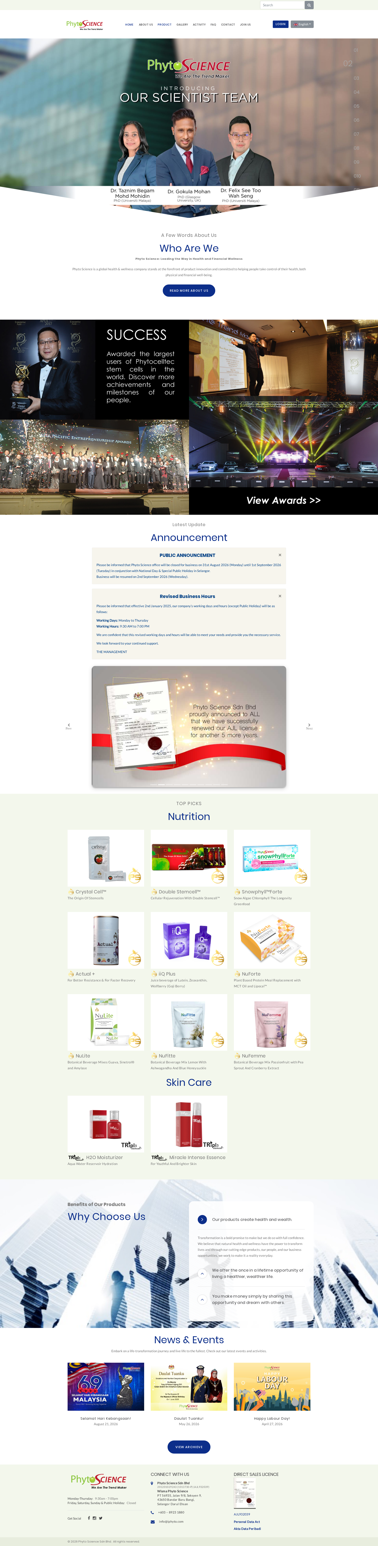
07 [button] (354, 135)
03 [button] (344, 79)
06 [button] (354, 121)
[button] (69, 726)
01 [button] (354, 51)
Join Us (245, 24)
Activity (199, 24)
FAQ (213, 24)
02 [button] (354, 65)
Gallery (182, 24)
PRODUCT (165, 24)
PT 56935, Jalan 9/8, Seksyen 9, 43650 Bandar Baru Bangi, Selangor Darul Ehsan (183, 1493)
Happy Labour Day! (272, 1418)
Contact (228, 24)
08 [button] (354, 149)
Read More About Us (189, 290)
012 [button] (354, 205)
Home (129, 24)
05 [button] (354, 107)
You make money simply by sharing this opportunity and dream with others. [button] (252, 1299)
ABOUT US (146, 24)
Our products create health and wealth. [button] (252, 1219)
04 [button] (354, 93)
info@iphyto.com (171, 1521)
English (303, 24)
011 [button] (354, 191)
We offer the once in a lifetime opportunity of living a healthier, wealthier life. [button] (258, 1273)
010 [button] (354, 177)
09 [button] (354, 163)
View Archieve (189, 1447)
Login (280, 24)
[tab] (251, 1220)
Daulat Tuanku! (189, 1418)
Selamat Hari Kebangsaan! (105, 1418)
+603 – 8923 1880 (171, 1512)
